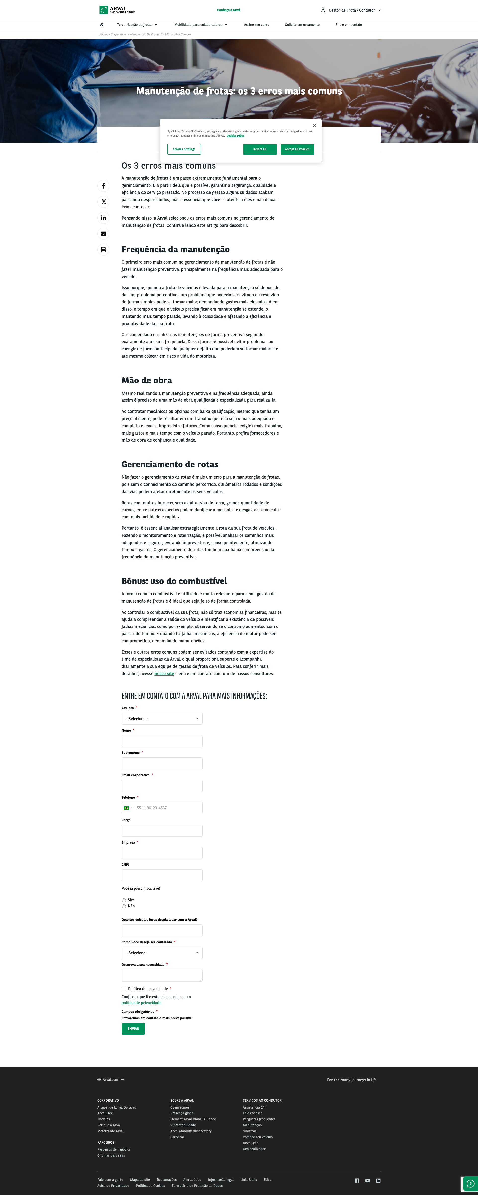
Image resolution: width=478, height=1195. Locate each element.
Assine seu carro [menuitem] (256, 25)
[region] (241, 141)
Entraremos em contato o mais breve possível (157, 1018)
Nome (127, 730)
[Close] (314, 125)
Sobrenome (131, 752)
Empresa (129, 842)
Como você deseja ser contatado (147, 942)
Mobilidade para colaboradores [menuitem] (198, 25)
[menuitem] (350, 10)
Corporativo (118, 34)
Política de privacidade (148, 988)
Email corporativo (136, 775)
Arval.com (111, 1079)
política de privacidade (141, 1002)
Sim (131, 900)
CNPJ (125, 864)
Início (102, 34)
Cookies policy (235, 135)
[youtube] (367, 1181)
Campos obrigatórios (138, 1011)
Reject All (259, 149)
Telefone (129, 797)
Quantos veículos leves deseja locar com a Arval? (159, 919)
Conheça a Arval (228, 10)
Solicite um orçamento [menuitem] (302, 25)
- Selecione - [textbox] (137, 718)
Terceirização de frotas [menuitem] (135, 25)
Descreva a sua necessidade (143, 964)
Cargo (126, 820)
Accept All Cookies (297, 149)
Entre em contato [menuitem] (349, 25)
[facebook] (357, 1181)
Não (131, 906)
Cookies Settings (184, 149)
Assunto (128, 708)
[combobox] (162, 719)
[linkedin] (378, 1181)
